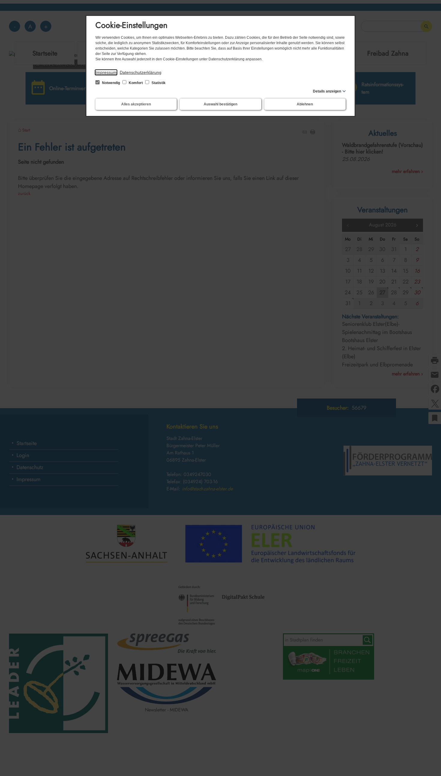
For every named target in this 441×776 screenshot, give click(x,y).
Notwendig (111, 83)
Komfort (136, 83)
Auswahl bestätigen (220, 104)
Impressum (106, 72)
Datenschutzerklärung (140, 72)
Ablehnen (305, 104)
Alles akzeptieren (136, 104)
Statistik (158, 83)
